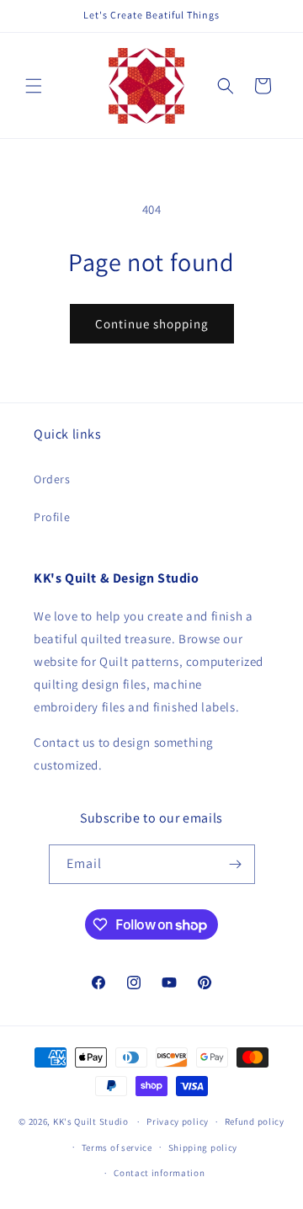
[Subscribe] (235, 864)
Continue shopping (152, 324)
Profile (52, 517)
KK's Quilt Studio (91, 1121)
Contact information (159, 1173)
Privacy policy (177, 1121)
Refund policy (254, 1121)
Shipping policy (203, 1147)
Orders (52, 479)
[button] (33, 85)
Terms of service (117, 1147)
